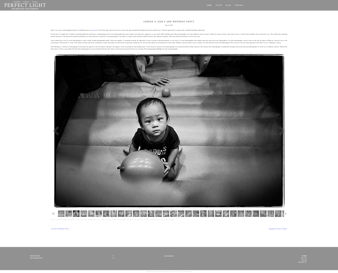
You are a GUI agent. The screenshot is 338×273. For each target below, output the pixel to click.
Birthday (64, 219)
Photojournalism (155, 219)
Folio (219, 5)
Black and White (128, 219)
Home (209, 5)
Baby (59, 219)
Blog (228, 5)
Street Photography (89, 219)
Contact (239, 5)
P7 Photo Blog (186, 271)
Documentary (72, 219)
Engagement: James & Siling (277, 229)
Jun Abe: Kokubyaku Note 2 (60, 229)
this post (94, 30)
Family (80, 219)
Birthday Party (117, 219)
